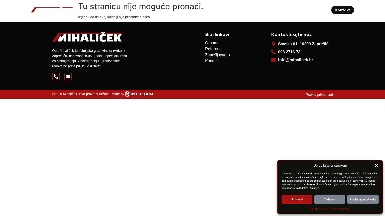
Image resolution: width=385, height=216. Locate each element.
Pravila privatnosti (318, 208)
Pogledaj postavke (363, 199)
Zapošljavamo (314, 9)
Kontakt (212, 61)
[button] (377, 166)
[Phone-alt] (56, 76)
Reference (285, 9)
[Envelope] (68, 76)
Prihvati (297, 199)
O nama (262, 9)
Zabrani (329, 199)
